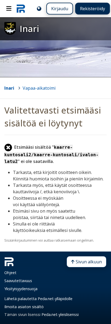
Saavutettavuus (18, 280)
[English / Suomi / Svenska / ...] (39, 8)
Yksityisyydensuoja (20, 288)
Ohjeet (10, 272)
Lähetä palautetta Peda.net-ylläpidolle (38, 298)
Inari (9, 88)
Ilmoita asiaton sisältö (24, 306)
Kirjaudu (59, 9)
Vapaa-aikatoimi (39, 88)
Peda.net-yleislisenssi (60, 314)
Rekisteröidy (92, 9)
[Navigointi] (8, 8)
